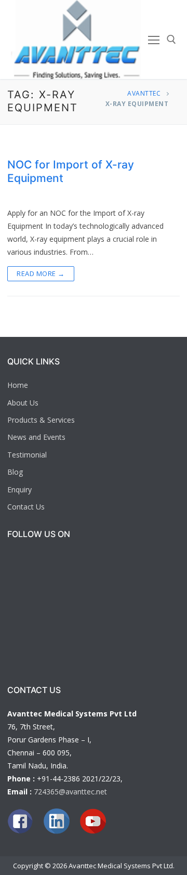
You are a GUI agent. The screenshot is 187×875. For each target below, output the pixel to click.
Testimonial (27, 455)
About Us (22, 403)
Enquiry (19, 489)
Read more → (41, 273)
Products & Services (41, 420)
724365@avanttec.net (70, 791)
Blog (15, 472)
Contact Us (26, 507)
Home (17, 385)
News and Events (36, 437)
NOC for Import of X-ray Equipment (70, 171)
